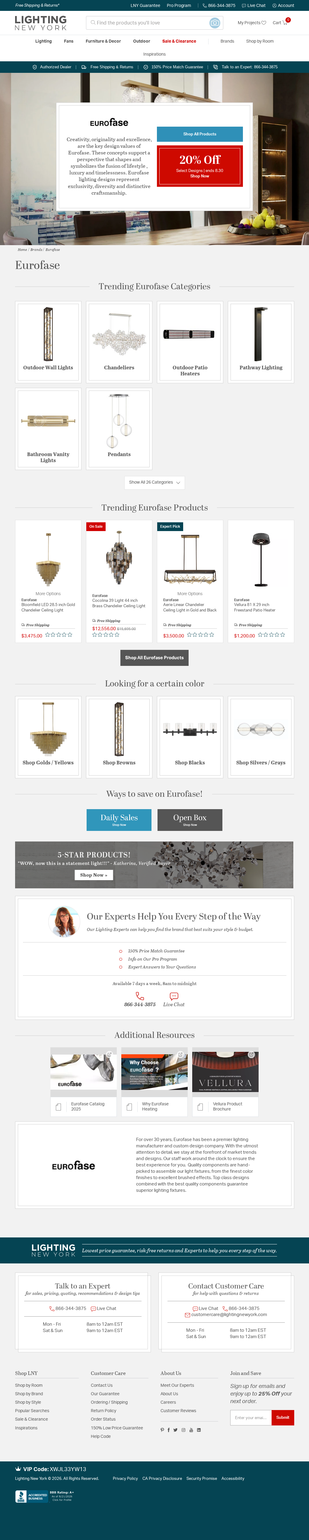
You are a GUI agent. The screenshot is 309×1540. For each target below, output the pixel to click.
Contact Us (102, 1385)
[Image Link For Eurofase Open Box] (190, 820)
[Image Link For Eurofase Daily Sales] (119, 820)
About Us (169, 1394)
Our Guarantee (105, 1394)
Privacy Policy (125, 1479)
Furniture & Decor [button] (103, 41)
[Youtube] (191, 1430)
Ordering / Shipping (109, 1402)
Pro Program (179, 6)
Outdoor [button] (141, 41)
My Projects (249, 23)
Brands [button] (227, 41)
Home (22, 249)
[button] (283, 6)
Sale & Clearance (31, 1419)
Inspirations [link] (154, 54)
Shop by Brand (29, 1394)
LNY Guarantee (145, 6)
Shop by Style (28, 1402)
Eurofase (53, 249)
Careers (168, 1402)
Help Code (101, 1437)
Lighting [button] (43, 41)
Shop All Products (199, 134)
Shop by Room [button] (260, 41)
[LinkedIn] (199, 1430)
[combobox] (154, 23)
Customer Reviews (178, 1411)
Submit (282, 1417)
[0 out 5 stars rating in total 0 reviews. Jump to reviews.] (60, 635)
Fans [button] (69, 41)
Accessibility (232, 1479)
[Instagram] (183, 1430)
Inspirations (26, 1428)
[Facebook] (169, 1430)
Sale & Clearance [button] (179, 41)
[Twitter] (175, 1430)
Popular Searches (32, 1411)
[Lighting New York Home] (40, 23)
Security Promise (201, 1479)
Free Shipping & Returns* (37, 5)
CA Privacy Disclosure (162, 1479)
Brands (36, 249)
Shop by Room (29, 1385)
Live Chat (256, 6)
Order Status (103, 1419)
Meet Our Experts (177, 1385)
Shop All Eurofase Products (154, 658)
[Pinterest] (162, 1430)
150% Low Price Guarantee (117, 1428)
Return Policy (103, 1411)
